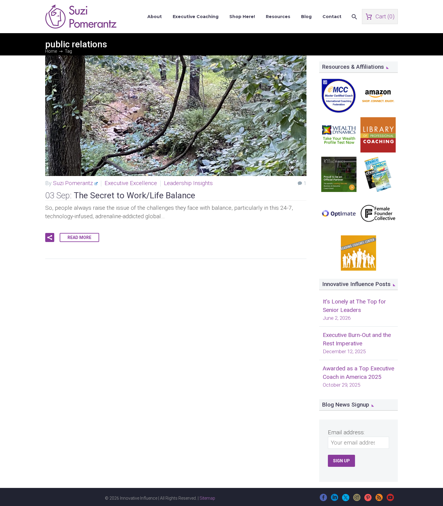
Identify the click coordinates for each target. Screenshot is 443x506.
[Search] (354, 16)
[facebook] (323, 499)
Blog (306, 16)
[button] (49, 237)
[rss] (379, 499)
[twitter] (345, 499)
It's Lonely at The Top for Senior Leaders (354, 305)
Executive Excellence (131, 183)
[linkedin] (334, 499)
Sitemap (207, 498)
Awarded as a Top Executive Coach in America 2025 (358, 372)
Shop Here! (242, 16)
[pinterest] (368, 499)
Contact (331, 16)
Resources (278, 16)
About (154, 16)
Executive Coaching (195, 16)
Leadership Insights (188, 183)
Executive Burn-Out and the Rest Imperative (357, 339)
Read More (79, 237)
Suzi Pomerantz (73, 183)
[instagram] (356, 499)
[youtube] (390, 499)
